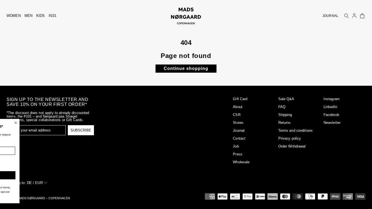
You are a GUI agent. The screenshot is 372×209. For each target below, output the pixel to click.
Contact (239, 138)
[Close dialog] (52, 122)
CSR (236, 115)
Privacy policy (289, 138)
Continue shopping (186, 68)
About (237, 107)
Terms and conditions (295, 130)
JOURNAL (330, 16)
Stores (238, 123)
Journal (239, 130)
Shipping (285, 115)
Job (236, 146)
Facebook (331, 115)
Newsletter (332, 123)
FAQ (281, 107)
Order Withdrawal (292, 146)
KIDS (40, 16)
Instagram (332, 99)
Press (237, 154)
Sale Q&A (286, 99)
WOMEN (14, 16)
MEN (28, 16)
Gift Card (240, 99)
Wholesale (241, 162)
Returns (284, 123)
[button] (362, 16)
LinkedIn (330, 107)
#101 (53, 16)
